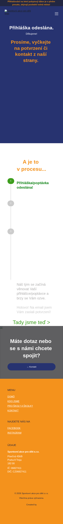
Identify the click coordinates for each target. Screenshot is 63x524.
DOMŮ (11, 396)
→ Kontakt (31, 367)
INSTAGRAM (14, 433)
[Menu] (56, 13)
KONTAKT (13, 410)
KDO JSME (13, 401)
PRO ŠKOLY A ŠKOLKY (20, 406)
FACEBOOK (14, 428)
